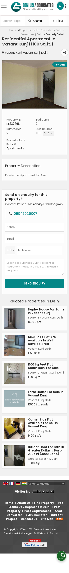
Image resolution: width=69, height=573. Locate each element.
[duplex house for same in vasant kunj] (14, 318)
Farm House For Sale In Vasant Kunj (45, 393)
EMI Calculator (36, 515)
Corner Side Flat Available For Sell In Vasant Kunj (43, 423)
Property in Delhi (29, 30)
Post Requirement (37, 511)
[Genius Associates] (32, 6)
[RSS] (59, 519)
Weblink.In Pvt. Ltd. (48, 533)
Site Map (47, 519)
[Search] (60, 6)
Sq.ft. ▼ (48, 133)
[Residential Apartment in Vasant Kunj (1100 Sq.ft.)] (34, 107)
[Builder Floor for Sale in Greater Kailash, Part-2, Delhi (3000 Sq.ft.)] (14, 455)
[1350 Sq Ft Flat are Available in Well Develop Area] (14, 345)
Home (13, 30)
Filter (59, 21)
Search (37, 20)
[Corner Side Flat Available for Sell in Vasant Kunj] (14, 428)
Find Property (44, 503)
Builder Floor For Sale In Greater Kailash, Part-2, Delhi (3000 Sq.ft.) (46, 450)
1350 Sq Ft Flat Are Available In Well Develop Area (42, 340)
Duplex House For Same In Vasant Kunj (46, 311)
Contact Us (29, 519)
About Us (23, 503)
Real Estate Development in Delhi (36, 505)
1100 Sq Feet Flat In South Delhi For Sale (43, 366)
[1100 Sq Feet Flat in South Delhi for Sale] (14, 373)
